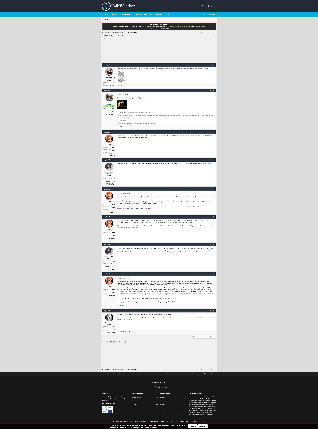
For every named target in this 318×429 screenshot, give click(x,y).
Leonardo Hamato (181, 408)
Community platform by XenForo (128, 421)
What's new (126, 15)
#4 (213, 160)
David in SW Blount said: (124, 193)
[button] (131, 14)
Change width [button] (116, 374)
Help (193, 374)
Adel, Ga (112, 85)
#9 (213, 311)
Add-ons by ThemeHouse (198, 421)
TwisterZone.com (162, 15)
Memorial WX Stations (144, 15)
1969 (128, 38)
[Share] (211, 65)
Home (106, 15)
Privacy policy (187, 374)
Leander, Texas (111, 332)
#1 (213, 65)
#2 (213, 90)
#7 (213, 244)
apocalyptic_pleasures (110, 38)
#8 (213, 274)
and (125, 331)
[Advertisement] (152, 51)
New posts (106, 19)
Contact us (170, 374)
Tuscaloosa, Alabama (111, 154)
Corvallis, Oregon (110, 114)
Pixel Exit (151, 421)
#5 (213, 189)
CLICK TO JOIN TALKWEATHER (159, 28)
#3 (213, 132)
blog (120, 123)
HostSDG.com (187, 421)
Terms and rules (178, 374)
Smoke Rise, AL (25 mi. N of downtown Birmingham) (110, 183)
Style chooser (107, 374)
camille (133, 38)
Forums (115, 15)
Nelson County (126, 98)
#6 (213, 217)
